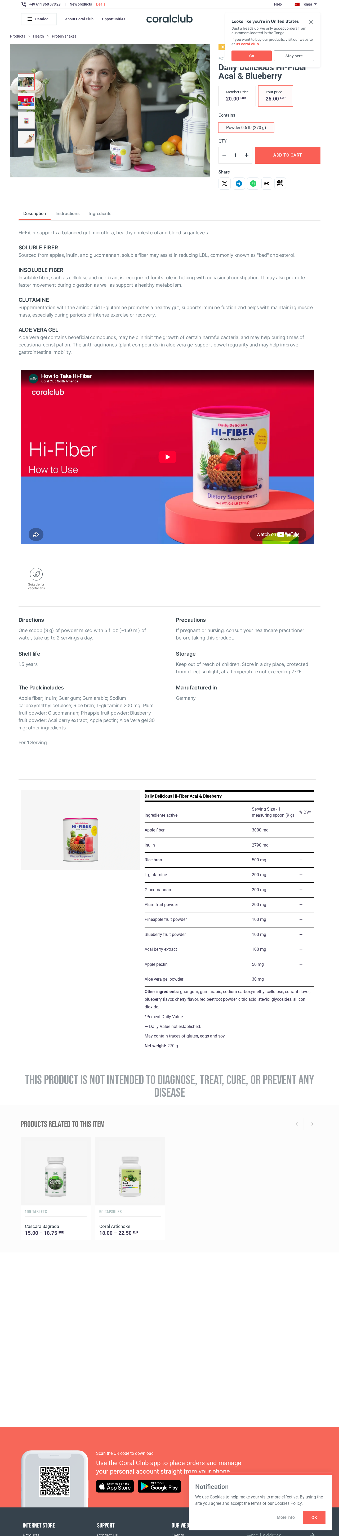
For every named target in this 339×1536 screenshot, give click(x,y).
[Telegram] (239, 183)
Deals (100, 4)
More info (286, 1517)
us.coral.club (247, 44)
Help (278, 4)
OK (314, 1517)
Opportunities (113, 19)
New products (81, 4)
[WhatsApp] (253, 183)
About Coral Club (79, 19)
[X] (224, 183)
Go (251, 56)
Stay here (294, 56)
